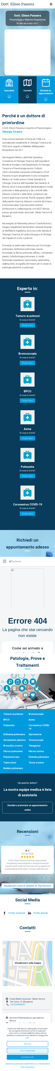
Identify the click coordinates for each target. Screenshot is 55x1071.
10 (46, 878)
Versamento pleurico (14, 740)
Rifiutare (27, 1044)
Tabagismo (34, 745)
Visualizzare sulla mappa (28, 963)
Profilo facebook (16, 913)
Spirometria (35, 734)
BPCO (6, 719)
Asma (32, 719)
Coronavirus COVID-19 (39, 727)
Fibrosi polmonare (13, 751)
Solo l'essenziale (27, 1051)
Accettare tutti (27, 1057)
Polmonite (8, 725)
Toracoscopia (36, 740)
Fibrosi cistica (36, 751)
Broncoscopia (36, 714)
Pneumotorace (11, 757)
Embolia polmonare (39, 757)
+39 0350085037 (17, 1004)
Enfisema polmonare (14, 734)
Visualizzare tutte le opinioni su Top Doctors (27, 885)
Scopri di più (27, 325)
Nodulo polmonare (13, 768)
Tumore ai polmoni (13, 714)
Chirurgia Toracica (12, 131)
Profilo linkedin (40, 913)
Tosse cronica (36, 762)
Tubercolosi (9, 762)
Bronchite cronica (12, 745)
